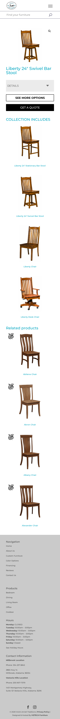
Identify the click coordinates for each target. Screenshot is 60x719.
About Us (10, 551)
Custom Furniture (14, 556)
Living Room (12, 602)
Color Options (12, 561)
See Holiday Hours (14, 648)
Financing (10, 565)
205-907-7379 (19, 683)
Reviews (10, 570)
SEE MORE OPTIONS (30, 98)
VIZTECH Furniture (39, 715)
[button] (49, 31)
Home (9, 546)
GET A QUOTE (30, 107)
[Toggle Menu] (50, 6)
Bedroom (10, 592)
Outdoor (10, 612)
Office (8, 607)
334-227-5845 (19, 665)
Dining (9, 597)
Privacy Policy (43, 712)
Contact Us (11, 575)
